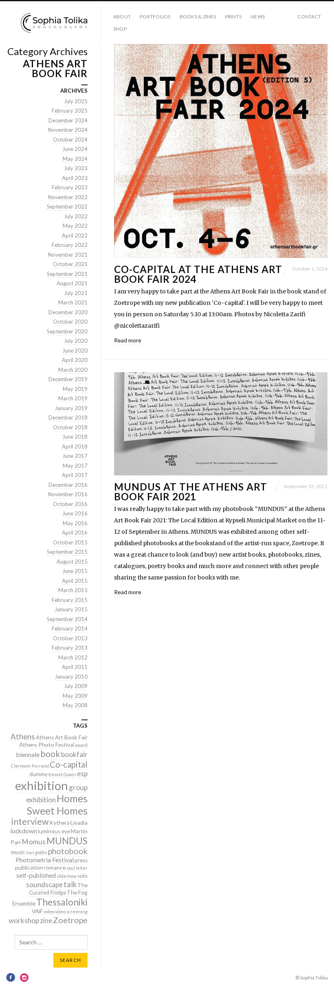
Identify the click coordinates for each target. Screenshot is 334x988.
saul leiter (77, 867)
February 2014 (70, 628)
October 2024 (70, 139)
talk (70, 884)
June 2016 (75, 513)
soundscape (44, 884)
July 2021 (76, 293)
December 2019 (68, 379)
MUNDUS (67, 840)
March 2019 (73, 398)
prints (233, 16)
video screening (71, 911)
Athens (23, 736)
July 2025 (76, 101)
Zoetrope (70, 920)
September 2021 (67, 274)
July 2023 (76, 168)
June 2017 (75, 456)
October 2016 (70, 504)
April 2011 (75, 667)
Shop (120, 29)
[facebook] (10, 977)
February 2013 (70, 647)
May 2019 (75, 389)
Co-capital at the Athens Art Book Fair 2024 (198, 274)
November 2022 (68, 197)
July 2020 (76, 340)
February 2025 (70, 110)
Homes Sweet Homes (57, 805)
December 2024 (68, 120)
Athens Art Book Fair (62, 737)
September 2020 (67, 331)
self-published (36, 875)
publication (29, 867)
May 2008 (75, 705)
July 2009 (76, 686)
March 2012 (73, 657)
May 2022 (75, 225)
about (122, 16)
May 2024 (75, 158)
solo (82, 876)
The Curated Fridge (58, 889)
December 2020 (68, 312)
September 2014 (67, 619)
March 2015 (73, 590)
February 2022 (70, 245)
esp (82, 773)
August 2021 (72, 283)
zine (46, 920)
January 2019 (71, 408)
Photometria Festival (44, 860)
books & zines (198, 16)
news (257, 16)
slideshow (67, 876)
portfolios (155, 16)
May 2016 (75, 523)
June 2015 (75, 571)
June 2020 (75, 350)
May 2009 (75, 696)
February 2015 (70, 600)
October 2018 (70, 427)
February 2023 (70, 187)
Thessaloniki (62, 902)
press (81, 860)
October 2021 (70, 264)
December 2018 (68, 417)
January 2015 (71, 609)
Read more (127, 340)
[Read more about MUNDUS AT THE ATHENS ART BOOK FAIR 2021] (220, 423)
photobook (68, 851)
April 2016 (75, 532)
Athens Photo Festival (46, 745)
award (81, 745)
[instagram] (24, 977)
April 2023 (75, 178)
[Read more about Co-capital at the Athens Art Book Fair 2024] (220, 151)
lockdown (23, 831)
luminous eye (54, 831)
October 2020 (70, 321)
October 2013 (70, 638)
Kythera (59, 822)
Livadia (79, 822)
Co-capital (69, 764)
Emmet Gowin (62, 774)
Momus (34, 841)
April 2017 (75, 475)
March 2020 (73, 369)
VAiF (37, 911)
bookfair (74, 754)
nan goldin (36, 852)
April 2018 (75, 446)
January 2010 (71, 676)
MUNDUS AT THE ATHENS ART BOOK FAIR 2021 (190, 491)
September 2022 (67, 206)
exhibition (41, 785)
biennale (28, 754)
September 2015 (67, 551)
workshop (24, 920)
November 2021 (68, 254)
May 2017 (75, 465)
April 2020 (75, 360)
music (18, 852)
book (50, 753)
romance (55, 867)
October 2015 (70, 542)
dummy (38, 774)
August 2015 (72, 561)
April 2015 (75, 580)
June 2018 (75, 436)
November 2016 (68, 494)
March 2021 (73, 302)
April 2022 (75, 235)
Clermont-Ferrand (30, 765)
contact (309, 16)
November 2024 (68, 130)
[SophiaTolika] (54, 23)
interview (29, 821)
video (49, 911)
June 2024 (75, 149)
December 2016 (68, 485)
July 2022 (76, 216)
